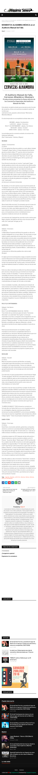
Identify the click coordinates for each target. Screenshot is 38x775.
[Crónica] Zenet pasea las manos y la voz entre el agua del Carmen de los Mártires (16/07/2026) (21, 715)
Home (16, 770)
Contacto (21, 770)
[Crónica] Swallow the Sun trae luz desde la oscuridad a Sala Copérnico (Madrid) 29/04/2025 (22, 745)
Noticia (27, 477)
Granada (12, 477)
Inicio (3, 20)
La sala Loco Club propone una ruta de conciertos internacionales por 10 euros (21, 651)
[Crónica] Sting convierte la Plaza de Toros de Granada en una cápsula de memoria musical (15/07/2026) (22, 724)
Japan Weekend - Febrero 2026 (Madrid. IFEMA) (21, 737)
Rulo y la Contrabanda (10, 20)
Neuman (23, 477)
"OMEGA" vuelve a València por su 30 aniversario (20, 658)
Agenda (7, 477)
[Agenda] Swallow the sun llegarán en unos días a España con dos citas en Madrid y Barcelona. (22, 754)
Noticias (32, 477)
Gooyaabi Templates (31, 772)
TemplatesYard (14, 772)
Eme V (3, 31)
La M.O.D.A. (17, 477)
